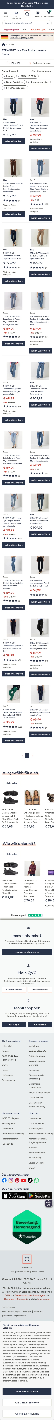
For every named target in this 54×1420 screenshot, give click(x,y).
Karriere (33, 1147)
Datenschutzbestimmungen (30, 1295)
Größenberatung (37, 1056)
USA (12, 1271)
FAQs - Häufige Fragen (40, 1092)
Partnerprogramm (10, 1138)
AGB (7, 1295)
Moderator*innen (37, 1152)
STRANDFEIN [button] (28, 76)
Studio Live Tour (36, 1162)
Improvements (20, 1315)
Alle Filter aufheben (41, 71)
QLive (5, 1064)
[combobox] (24, 23)
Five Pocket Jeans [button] (16, 87)
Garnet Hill (38, 1311)
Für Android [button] (39, 1024)
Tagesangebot (11, 29)
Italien (34, 1271)
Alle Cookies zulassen (27, 1391)
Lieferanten (7, 1075)
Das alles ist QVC (37, 1123)
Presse (5, 1070)
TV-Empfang (35, 1157)
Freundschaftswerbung (13, 1133)
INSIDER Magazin (10, 1118)
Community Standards (16, 1298)
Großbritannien (22, 1271)
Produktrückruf (9, 1080)
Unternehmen (35, 1118)
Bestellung (34, 1046)
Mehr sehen (12, 783)
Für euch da (7, 1143)
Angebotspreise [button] (39, 81)
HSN (4, 1311)
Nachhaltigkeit (36, 1128)
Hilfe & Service (36, 1097)
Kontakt (5, 1051)
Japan (41, 1271)
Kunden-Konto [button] (14, 989)
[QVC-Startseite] (3, 45)
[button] (5, 14)
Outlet (32, 1168)
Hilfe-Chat (7, 1046)
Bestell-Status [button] (40, 989)
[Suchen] (49, 23)
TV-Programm (8, 1123)
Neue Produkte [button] (14, 81)
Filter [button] (15, 63)
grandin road (7, 1315)
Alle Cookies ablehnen (27, 1402)
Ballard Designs (14, 1311)
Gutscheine (7, 1128)
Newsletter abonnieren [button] (27, 952)
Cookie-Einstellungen (27, 1413)
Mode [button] (9, 76)
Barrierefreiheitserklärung (41, 1133)
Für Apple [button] (14, 1024)
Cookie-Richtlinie (18, 1380)
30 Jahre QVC (38, 29)
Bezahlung (34, 1070)
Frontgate (27, 1311)
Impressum (43, 1298)
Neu (24, 29)
